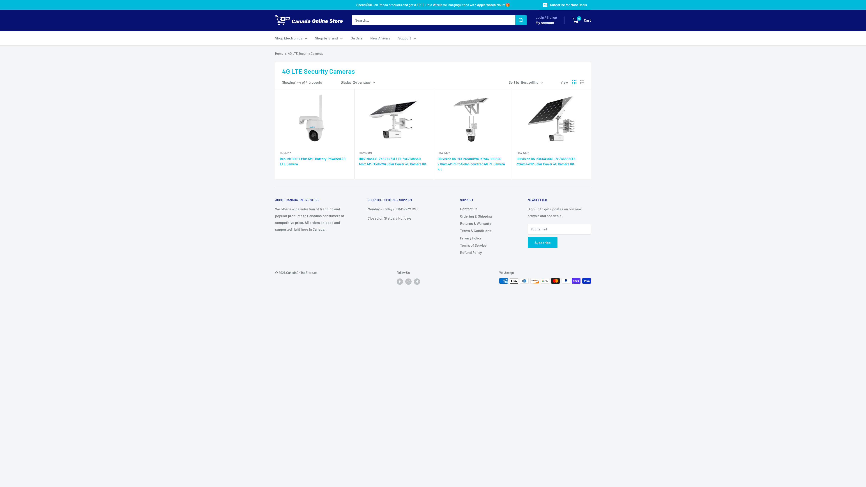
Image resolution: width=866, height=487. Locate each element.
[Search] (521, 20)
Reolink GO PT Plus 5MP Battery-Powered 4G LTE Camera (312, 161)
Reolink (285, 152)
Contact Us (468, 209)
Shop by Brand (326, 38)
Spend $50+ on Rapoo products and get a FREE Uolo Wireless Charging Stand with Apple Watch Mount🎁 (433, 5)
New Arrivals (380, 38)
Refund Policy (471, 252)
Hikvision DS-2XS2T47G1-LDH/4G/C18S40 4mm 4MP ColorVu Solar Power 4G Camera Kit (392, 161)
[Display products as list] (582, 82)
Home (279, 53)
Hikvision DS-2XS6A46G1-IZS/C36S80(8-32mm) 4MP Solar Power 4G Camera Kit (546, 161)
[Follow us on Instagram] (408, 281)
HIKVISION (365, 152)
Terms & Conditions (475, 230)
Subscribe (542, 242)
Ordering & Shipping (476, 216)
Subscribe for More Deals (568, 5)
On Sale (356, 38)
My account (545, 22)
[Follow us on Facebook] (400, 281)
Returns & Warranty (475, 223)
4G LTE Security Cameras (305, 53)
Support (404, 38)
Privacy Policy (471, 238)
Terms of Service (473, 245)
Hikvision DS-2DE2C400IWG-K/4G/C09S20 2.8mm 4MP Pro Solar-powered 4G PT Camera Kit (471, 164)
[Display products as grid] (574, 82)
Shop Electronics (288, 38)
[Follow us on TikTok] (417, 281)
